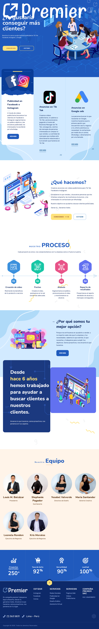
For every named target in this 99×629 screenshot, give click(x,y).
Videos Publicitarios (70, 597)
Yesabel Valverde (61, 497)
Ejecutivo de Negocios (37, 539)
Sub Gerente (37, 504)
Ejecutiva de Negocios (14, 539)
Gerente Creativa (85, 501)
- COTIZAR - (27, 48)
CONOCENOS (59, 217)
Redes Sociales (55, 593)
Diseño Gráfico (55, 601)
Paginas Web (70, 593)
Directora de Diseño (61, 501)
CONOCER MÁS (11, 48)
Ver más (13, 136)
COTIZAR (79, 217)
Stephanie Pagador (38, 499)
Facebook (36, 596)
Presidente (13, 501)
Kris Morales (37, 535)
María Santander (85, 497)
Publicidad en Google (55, 597)
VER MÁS (42, 150)
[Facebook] (94, 616)
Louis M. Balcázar (13, 497)
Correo (35, 599)
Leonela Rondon (13, 535)
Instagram (37, 593)
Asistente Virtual (56, 604)
